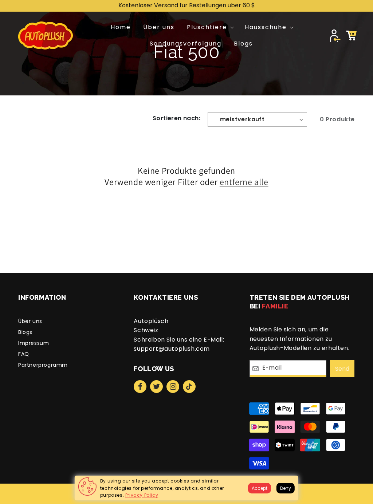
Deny (285, 488)
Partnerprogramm (43, 365)
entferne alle (244, 182)
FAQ (23, 354)
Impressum (33, 343)
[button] (209, 27)
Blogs (25, 332)
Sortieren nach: (176, 118)
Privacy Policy (141, 495)
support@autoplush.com (172, 348)
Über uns (30, 321)
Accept (259, 488)
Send (342, 369)
